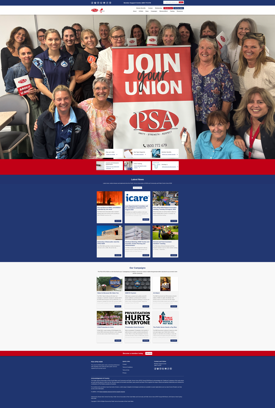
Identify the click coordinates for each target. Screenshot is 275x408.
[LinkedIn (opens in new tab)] (101, 3)
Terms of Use (126, 370)
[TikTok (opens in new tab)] (107, 3)
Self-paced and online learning (169, 166)
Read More (146, 219)
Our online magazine (139, 154)
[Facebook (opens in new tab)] (92, 3)
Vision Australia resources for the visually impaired (112, 391)
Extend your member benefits (168, 154)
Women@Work (163, 11)
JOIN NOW (149, 353)
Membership (158, 8)
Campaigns (154, 11)
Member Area (168, 8)
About (134, 11)
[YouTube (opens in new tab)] (104, 3)
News (147, 11)
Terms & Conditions (128, 367)
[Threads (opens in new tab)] (110, 3)
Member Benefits (141, 8)
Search (181, 2)
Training (172, 11)
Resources (180, 11)
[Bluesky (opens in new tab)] (95, 3)
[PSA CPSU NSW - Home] (98, 10)
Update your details (110, 154)
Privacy (124, 373)
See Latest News (137, 187)
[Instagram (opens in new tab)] (98, 3)
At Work (141, 11)
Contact (150, 8)
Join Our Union (179, 8)
